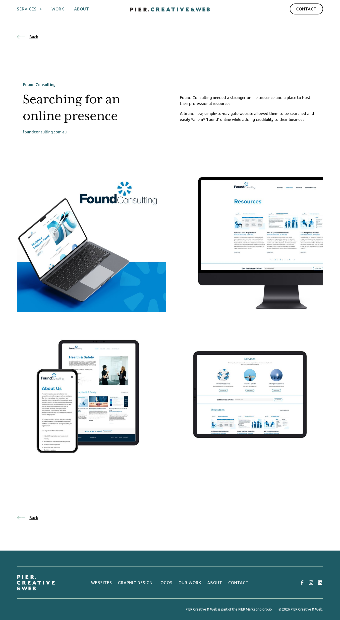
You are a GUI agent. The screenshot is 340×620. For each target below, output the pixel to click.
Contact (306, 9)
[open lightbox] (91, 237)
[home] (170, 9)
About (214, 582)
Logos (165, 582)
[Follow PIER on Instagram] (311, 583)
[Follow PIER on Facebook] (302, 583)
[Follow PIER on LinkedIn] (320, 583)
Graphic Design (135, 582)
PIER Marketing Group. (255, 609)
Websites (101, 582)
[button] (32, 9)
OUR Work (189, 582)
